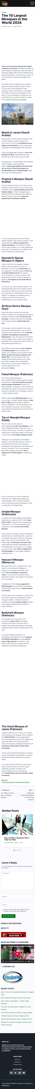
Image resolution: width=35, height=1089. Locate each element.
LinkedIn (26, 782)
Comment (6, 873)
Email (4, 905)
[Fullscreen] (32, 961)
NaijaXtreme (5, 1085)
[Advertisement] (17, 47)
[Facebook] (11, 1073)
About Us (17, 1059)
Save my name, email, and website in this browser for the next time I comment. (16, 910)
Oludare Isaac (7, 26)
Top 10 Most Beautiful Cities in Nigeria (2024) (16, 1019)
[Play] (3, 961)
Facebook (9, 782)
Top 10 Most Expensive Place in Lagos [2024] (16, 1012)
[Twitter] (15, 1073)
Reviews (4, 12)
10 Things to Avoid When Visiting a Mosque (7, 794)
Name (5, 897)
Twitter (4, 782)
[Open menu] (32, 3)
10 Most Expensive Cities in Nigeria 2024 (15, 1016)
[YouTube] (24, 1073)
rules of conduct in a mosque (16, 99)
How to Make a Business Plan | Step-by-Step (16, 839)
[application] (17, 953)
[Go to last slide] (5, 831)
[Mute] (29, 961)
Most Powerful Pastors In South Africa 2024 (16, 998)
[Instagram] (19, 1073)
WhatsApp (20, 782)
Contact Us (17, 1062)
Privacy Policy (17, 1064)
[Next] (29, 831)
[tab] (14, 850)
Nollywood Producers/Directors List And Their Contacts (27, 795)
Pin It (14, 782)
